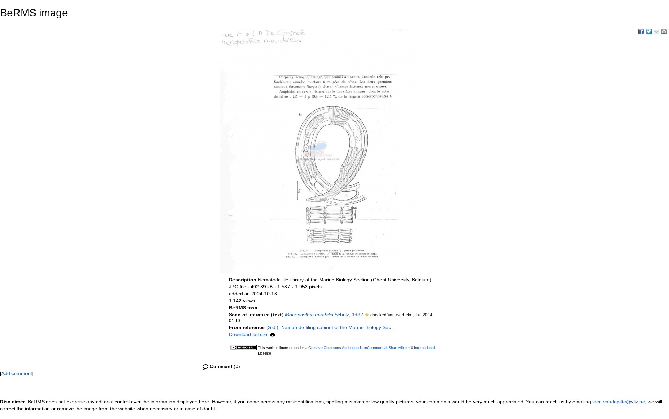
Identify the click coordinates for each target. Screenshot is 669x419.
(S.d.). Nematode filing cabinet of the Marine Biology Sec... (330, 327)
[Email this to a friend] (664, 31)
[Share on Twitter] (649, 31)
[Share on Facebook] (641, 31)
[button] (366, 315)
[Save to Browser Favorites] (656, 31)
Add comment (16, 373)
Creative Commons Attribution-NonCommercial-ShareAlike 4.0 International (371, 348)
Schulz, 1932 (324, 314)
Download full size (249, 334)
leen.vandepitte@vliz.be (618, 401)
